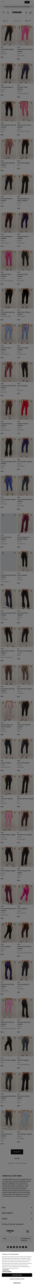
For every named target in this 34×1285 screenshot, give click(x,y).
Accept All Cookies (17, 1275)
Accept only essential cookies (17, 1279)
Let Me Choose (17, 1283)
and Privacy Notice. (7, 1271)
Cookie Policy (5, 1270)
